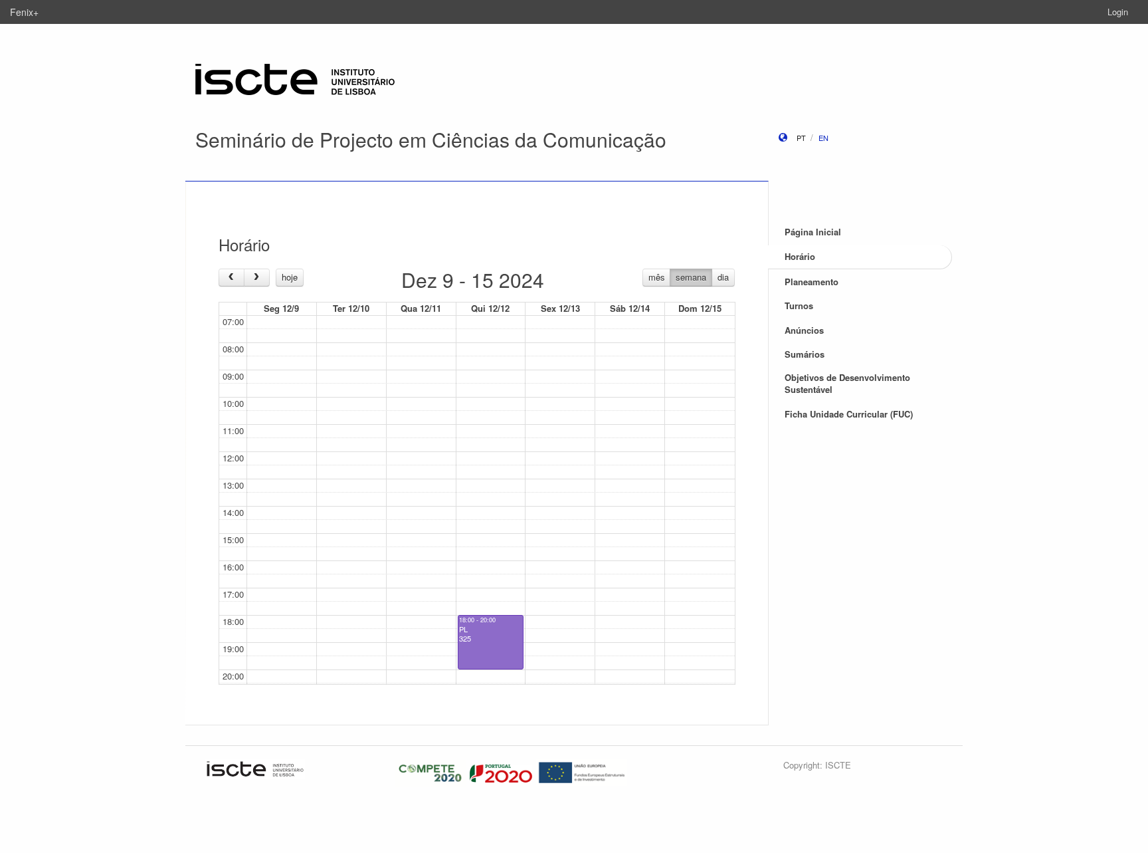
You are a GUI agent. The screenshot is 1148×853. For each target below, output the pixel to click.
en (823, 137)
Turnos (799, 305)
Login (1117, 11)
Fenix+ (24, 12)
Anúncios (804, 330)
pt (801, 137)
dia (723, 277)
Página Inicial (813, 231)
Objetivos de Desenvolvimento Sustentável (847, 383)
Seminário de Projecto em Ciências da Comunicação (430, 139)
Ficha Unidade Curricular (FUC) (849, 414)
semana (691, 277)
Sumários (804, 354)
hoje (290, 277)
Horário (800, 256)
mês (656, 277)
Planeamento (811, 281)
